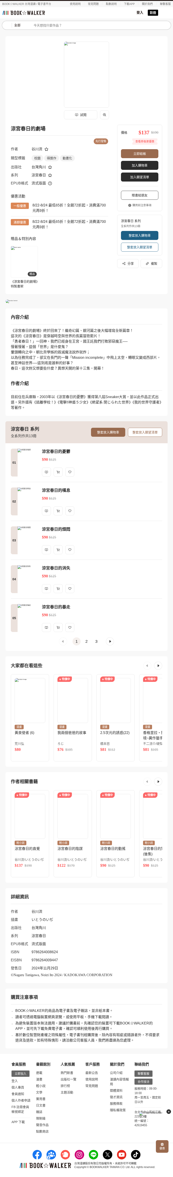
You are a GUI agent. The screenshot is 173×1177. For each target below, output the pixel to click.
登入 (140, 12)
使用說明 (75, 4)
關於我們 (147, 4)
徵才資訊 (116, 1097)
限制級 (41, 1118)
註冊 (153, 12)
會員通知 (17, 1094)
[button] (63, 641)
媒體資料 (116, 1090)
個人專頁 (17, 1087)
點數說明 (111, 4)
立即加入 (20, 1073)
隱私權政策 (118, 1110)
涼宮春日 (39, 175)
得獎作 (51, 158)
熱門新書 (67, 1073)
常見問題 (93, 4)
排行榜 (65, 1086)
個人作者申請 (20, 1100)
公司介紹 (116, 1073)
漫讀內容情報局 (119, 1081)
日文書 (41, 1105)
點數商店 (42, 1131)
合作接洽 (143, 1081)
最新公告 (91, 1073)
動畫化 (67, 158)
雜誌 (39, 1112)
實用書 (41, 1099)
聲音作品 (42, 1125)
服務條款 (116, 1103)
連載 (39, 1073)
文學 (39, 1092)
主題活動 (67, 1092)
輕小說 (41, 1086)
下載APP (129, 4)
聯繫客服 (165, 4)
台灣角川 (39, 167)
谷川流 (37, 149)
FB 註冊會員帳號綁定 (20, 1109)
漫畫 (39, 1079)
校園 (37, 158)
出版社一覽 (68, 1079)
